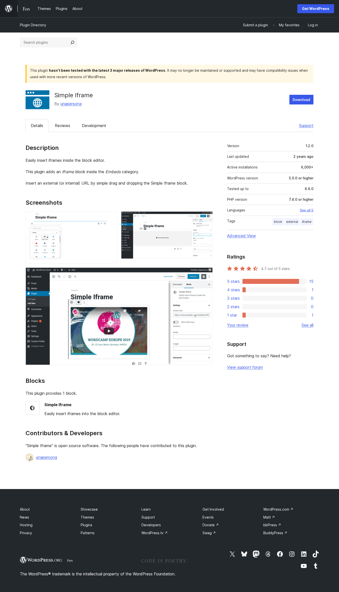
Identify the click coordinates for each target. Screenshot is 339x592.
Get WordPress (315, 8)
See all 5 (306, 210)
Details (37, 125)
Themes (87, 517)
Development (94, 125)
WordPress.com (278, 509)
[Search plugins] (72, 42)
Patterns (88, 533)
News (24, 517)
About (25, 509)
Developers (151, 525)
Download (301, 100)
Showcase (89, 509)
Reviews (62, 125)
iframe (306, 222)
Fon (70, 560)
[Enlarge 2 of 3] (205, 218)
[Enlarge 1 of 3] (110, 218)
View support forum (245, 367)
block (278, 222)
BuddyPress (275, 533)
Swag (209, 533)
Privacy (26, 533)
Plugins (86, 525)
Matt (269, 517)
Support (306, 125)
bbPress (272, 525)
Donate (211, 525)
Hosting (26, 525)
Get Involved (213, 509)
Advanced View (241, 235)
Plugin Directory (33, 25)
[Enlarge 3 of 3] (205, 274)
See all (307, 325)
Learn (146, 509)
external (292, 222)
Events (208, 517)
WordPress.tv (154, 533)
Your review (237, 325)
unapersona (71, 103)
